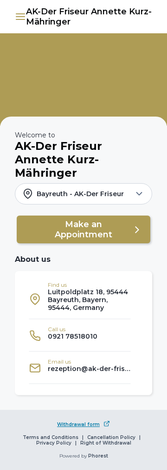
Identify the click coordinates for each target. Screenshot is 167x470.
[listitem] (80, 298)
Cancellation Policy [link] (111, 437)
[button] (20, 17)
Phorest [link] (98, 456)
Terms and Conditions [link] (50, 437)
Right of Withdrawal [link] (105, 443)
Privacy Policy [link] (53, 443)
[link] (89, 17)
